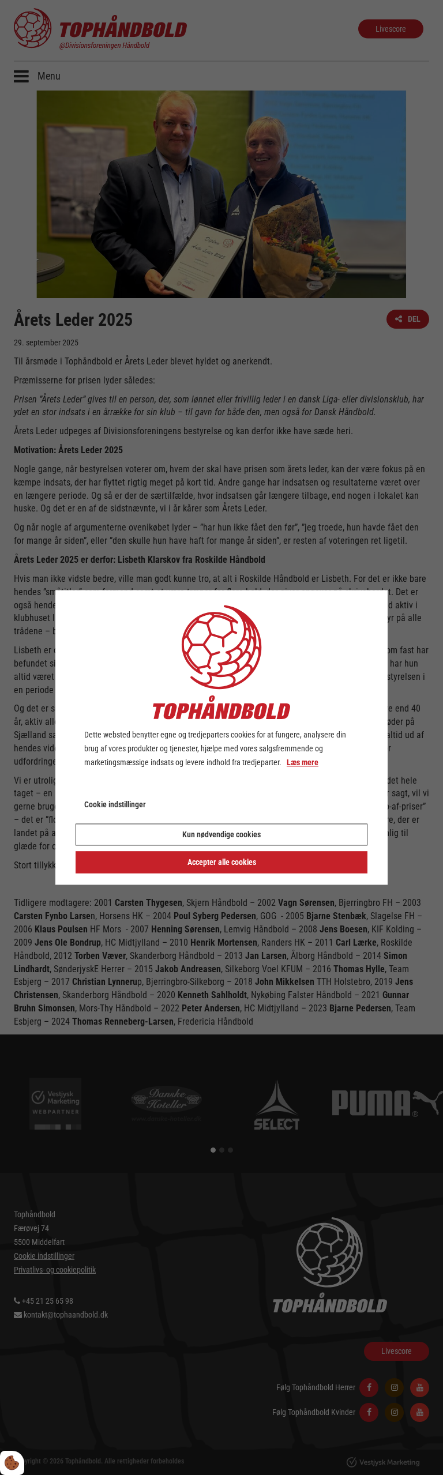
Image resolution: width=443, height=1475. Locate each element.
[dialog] (221, 737)
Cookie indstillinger (115, 805)
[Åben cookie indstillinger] (12, 1463)
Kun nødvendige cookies (221, 835)
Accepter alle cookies (221, 862)
